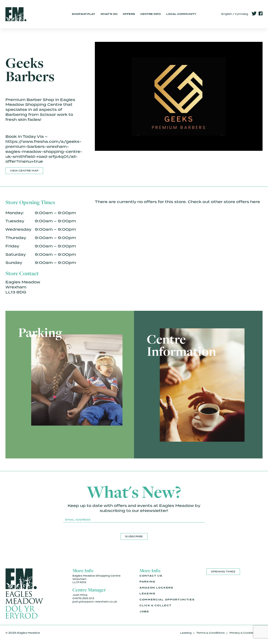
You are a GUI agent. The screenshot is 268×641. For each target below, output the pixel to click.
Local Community (181, 14)
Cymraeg (241, 14)
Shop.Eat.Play (83, 14)
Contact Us (150, 575)
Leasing (147, 593)
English (226, 14)
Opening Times (223, 571)
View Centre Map (24, 170)
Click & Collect (155, 605)
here (255, 201)
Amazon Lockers (156, 587)
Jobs (144, 611)
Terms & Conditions (210, 633)
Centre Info (150, 14)
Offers (129, 14)
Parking (147, 581)
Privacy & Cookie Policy (246, 633)
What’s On (108, 14)
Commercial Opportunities (167, 599)
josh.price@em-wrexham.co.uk (94, 601)
